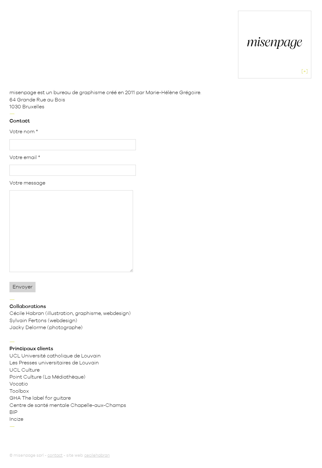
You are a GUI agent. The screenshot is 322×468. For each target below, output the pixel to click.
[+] (304, 71)
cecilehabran (97, 455)
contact (55, 455)
